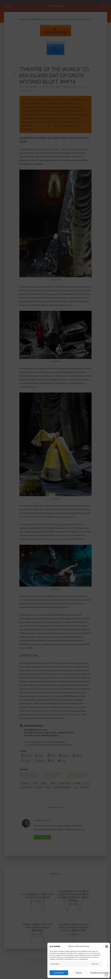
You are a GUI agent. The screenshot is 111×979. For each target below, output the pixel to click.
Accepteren (59, 973)
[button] (107, 946)
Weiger (79, 973)
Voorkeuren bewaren (99, 973)
